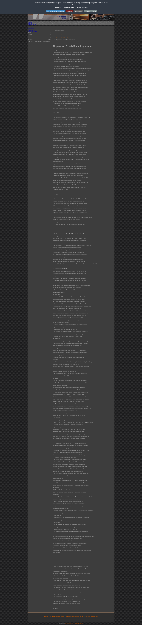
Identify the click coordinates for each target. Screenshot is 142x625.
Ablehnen (69, 11)
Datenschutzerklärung (82, 7)
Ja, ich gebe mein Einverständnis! (55, 11)
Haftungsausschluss (69, 7)
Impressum (58, 7)
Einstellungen (78, 11)
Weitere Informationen (91, 11)
